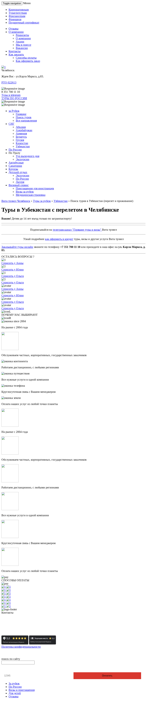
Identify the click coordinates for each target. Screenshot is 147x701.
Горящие (21, 114)
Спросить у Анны (12, 263)
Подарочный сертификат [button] (24, 22)
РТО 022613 (8, 82)
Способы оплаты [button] (26, 57)
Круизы (13, 169)
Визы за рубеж (25, 191)
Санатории (15, 165)
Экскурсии (22, 159)
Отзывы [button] (13, 28)
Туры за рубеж (42, 200)
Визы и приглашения (22, 689)
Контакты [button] (15, 51)
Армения (21, 133)
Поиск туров (23, 117)
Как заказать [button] (16, 54)
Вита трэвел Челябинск (15, 200)
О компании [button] (16, 31)
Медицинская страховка (30, 194)
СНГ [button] (11, 123)
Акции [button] (20, 41)
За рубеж (14, 683)
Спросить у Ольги (12, 276)
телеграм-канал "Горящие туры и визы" (77, 229)
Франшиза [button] (15, 19)
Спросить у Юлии (12, 269)
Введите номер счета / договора (22, 669)
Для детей (15, 693)
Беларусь (21, 136)
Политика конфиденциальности (21, 646)
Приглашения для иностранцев (35, 188)
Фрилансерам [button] (17, 16)
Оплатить (107, 675)
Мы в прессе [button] (23, 44)
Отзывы (13, 696)
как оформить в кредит (59, 239)
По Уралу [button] (14, 152)
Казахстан (22, 143)
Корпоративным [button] (19, 9)
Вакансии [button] (22, 48)
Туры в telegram (10, 95)
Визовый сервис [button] (19, 185)
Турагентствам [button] (18, 12)
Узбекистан (23, 146)
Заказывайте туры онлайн (17, 246)
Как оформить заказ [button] (28, 60)
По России (15, 149)
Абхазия (21, 127)
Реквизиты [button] (22, 35)
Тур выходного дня (27, 156)
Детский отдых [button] (18, 172)
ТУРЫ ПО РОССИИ (14, 98)
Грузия (20, 139)
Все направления (26, 120)
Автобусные (16, 162)
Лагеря (20, 181)
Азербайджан (24, 130)
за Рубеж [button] (14, 110)
